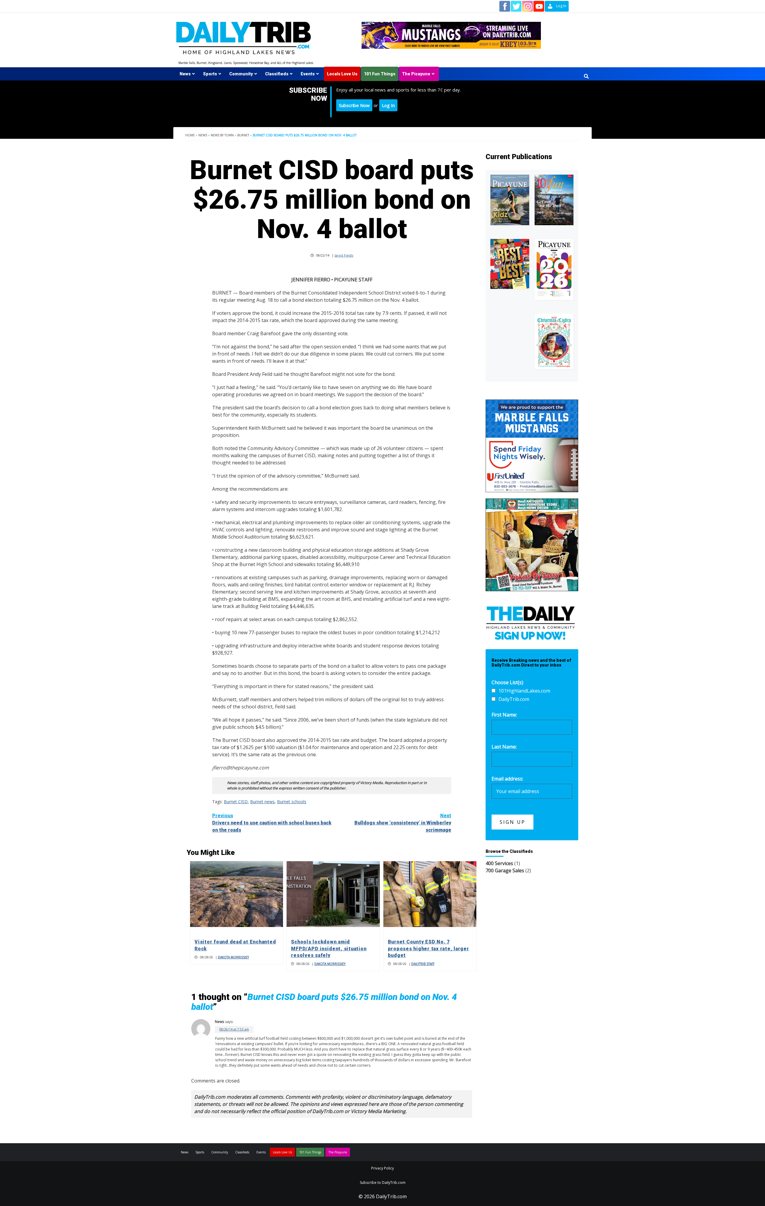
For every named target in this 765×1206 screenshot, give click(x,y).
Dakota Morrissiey (233, 957)
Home (190, 135)
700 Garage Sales (505, 870)
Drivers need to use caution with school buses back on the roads (271, 823)
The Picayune (416, 73)
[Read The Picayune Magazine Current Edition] (510, 199)
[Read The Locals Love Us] (510, 264)
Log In (388, 105)
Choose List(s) (507, 682)
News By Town (222, 135)
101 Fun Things (379, 73)
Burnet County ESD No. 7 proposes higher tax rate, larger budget (428, 948)
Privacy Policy (382, 1168)
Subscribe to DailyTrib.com (383, 1182)
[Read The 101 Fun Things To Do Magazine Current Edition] (554, 199)
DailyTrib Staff (422, 964)
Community (241, 73)
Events (308, 73)
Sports (210, 73)
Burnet (243, 135)
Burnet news (262, 801)
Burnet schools (291, 801)
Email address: (507, 778)
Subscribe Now (354, 105)
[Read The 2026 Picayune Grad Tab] (554, 269)
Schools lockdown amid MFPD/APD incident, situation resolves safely (328, 948)
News (185, 73)
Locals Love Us (342, 73)
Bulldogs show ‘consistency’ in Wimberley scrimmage (402, 823)
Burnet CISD (236, 801)
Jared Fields (344, 255)
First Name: (504, 714)
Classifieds (276, 73)
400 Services (499, 863)
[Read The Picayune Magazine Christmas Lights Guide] (554, 341)
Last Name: (504, 746)
